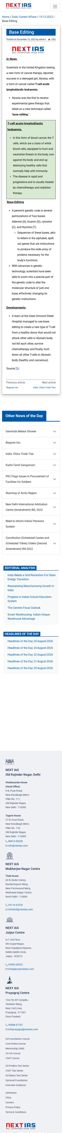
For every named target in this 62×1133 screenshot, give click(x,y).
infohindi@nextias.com (20, 909)
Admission (11, 1092)
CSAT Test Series (14, 1070)
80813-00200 (15, 841)
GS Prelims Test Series (17, 1065)
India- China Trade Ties (44, 387)
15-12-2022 (46, 16)
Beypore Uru (12, 387)
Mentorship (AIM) (15, 1048)
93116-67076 (15, 905)
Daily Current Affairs (24, 16)
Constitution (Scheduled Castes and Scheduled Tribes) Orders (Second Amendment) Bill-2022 (27, 543)
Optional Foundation (17, 1080)
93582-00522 (15, 964)
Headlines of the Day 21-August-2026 (30, 661)
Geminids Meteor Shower (21, 431)
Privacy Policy (13, 1107)
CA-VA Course (13, 1053)
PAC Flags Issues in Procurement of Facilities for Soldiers (27, 479)
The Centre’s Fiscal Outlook (24, 607)
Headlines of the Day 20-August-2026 (30, 668)
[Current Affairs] (18, 5)
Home (5, 16)
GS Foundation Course (18, 1038)
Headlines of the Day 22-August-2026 (30, 654)
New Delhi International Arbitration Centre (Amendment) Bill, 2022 (26, 507)
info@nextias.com (18, 845)
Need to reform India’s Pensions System (25, 523)
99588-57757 (15, 1024)
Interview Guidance (16, 1085)
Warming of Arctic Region (21, 493)
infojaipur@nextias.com (21, 969)
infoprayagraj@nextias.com (23, 1029)
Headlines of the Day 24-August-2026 (30, 648)
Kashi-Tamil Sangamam (20, 465)
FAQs (8, 1097)
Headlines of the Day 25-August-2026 (30, 641)
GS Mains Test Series (17, 1075)
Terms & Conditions (16, 1112)
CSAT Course (12, 1058)
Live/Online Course (16, 1043)
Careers (10, 1102)
